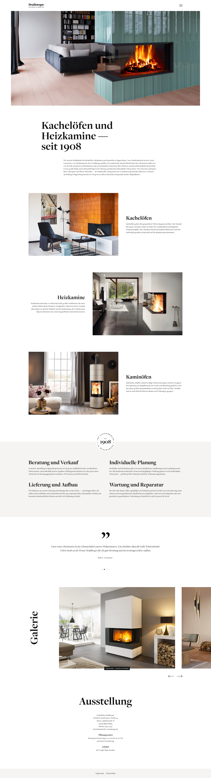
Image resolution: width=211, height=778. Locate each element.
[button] (102, 569)
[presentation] (170, 676)
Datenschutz (110, 773)
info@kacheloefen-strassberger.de (105, 729)
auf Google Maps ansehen (105, 750)
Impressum (100, 773)
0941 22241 (108, 726)
